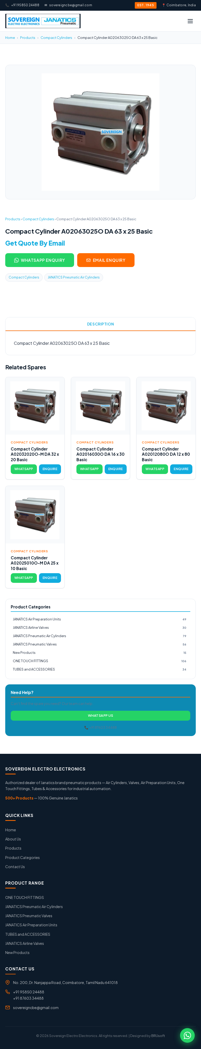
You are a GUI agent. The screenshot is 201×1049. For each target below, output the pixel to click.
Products (27, 37)
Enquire (50, 469)
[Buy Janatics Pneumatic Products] (43, 21)
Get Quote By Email (35, 243)
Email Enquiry (109, 260)
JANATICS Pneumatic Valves (99, 644)
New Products (99, 652)
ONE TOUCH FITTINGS (99, 661)
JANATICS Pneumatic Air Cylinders (74, 277)
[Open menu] (190, 21)
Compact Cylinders (56, 37)
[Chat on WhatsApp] (187, 1035)
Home (10, 37)
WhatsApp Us (100, 715)
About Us (13, 839)
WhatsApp (23, 469)
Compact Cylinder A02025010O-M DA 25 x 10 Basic (34, 563)
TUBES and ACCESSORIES (99, 669)
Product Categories (22, 857)
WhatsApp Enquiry (43, 260)
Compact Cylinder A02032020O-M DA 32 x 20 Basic (35, 454)
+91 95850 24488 (22, 5)
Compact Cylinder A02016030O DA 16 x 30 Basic (100, 454)
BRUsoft (158, 1036)
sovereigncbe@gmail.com (68, 5)
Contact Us (15, 866)
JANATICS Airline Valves (99, 627)
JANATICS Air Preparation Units (99, 619)
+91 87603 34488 (28, 998)
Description (100, 324)
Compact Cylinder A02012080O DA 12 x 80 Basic (166, 454)
